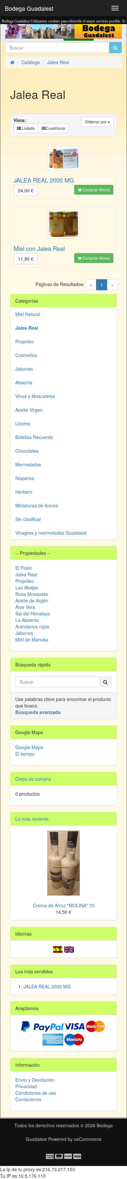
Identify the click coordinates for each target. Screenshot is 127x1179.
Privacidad (26, 1086)
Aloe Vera (25, 607)
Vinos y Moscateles (35, 396)
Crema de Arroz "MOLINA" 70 (63, 905)
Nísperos (24, 478)
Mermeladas (28, 464)
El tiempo (25, 753)
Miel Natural (27, 314)
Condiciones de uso (35, 1093)
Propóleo (24, 581)
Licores (22, 423)
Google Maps (29, 747)
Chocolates (26, 450)
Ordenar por (96, 121)
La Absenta (27, 620)
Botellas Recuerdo (34, 437)
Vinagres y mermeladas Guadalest (51, 532)
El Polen (23, 568)
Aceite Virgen (29, 409)
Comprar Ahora (95, 189)
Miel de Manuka (31, 639)
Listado (28, 128)
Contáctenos (28, 1099)
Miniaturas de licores (36, 505)
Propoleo (24, 341)
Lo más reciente (32, 819)
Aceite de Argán (31, 600)
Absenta (23, 382)
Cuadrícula (55, 128)
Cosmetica (26, 355)
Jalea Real (26, 574)
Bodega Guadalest (29, 8)
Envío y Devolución (35, 1079)
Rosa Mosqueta (31, 594)
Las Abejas (26, 587)
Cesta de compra (33, 778)
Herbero (23, 491)
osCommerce (88, 1139)
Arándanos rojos (32, 626)
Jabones (24, 368)
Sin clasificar (28, 519)
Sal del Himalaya (32, 613)
